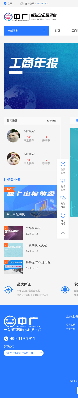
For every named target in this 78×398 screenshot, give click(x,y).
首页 (57, 30)
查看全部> (52, 120)
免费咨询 (16, 144)
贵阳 (10, 3)
